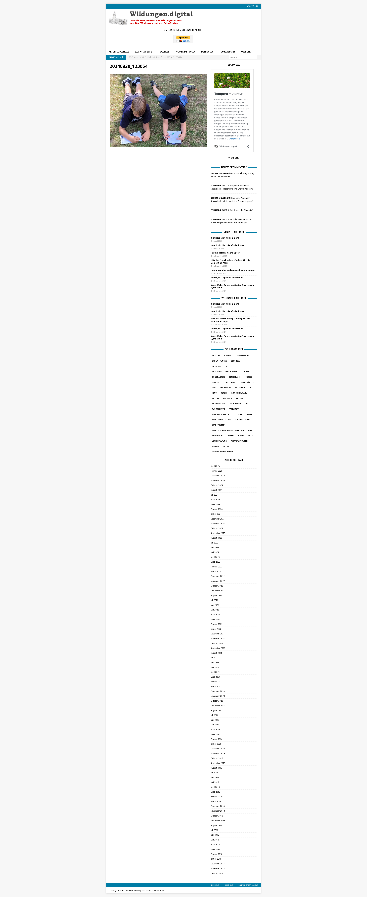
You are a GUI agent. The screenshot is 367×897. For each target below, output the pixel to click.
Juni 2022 (215, 605)
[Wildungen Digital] (150, 24)
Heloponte (240, 388)
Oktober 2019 (217, 758)
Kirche (224, 393)
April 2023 (215, 557)
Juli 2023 (214, 543)
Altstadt (228, 356)
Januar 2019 (216, 801)
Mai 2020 (215, 725)
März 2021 (215, 677)
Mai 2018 (215, 840)
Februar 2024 (216, 509)
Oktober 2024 (217, 485)
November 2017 (218, 868)
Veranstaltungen (185, 52)
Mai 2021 (215, 667)
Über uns (246, 52)
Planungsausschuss (222, 414)
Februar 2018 (216, 854)
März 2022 (215, 619)
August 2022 (216, 595)
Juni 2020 (215, 720)
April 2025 (215, 466)
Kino (214, 393)
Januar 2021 (216, 686)
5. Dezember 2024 (219, 281)
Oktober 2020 (217, 701)
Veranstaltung (219, 441)
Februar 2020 (216, 739)
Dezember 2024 (218, 475)
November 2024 (218, 480)
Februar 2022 (216, 624)
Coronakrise (218, 377)
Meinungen (207, 52)
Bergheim (235, 361)
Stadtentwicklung (221, 420)
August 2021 (216, 653)
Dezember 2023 (218, 519)
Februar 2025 (216, 471)
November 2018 (218, 811)
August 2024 (216, 490)
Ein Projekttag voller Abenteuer (227, 277)
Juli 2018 (214, 830)
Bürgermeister (219, 366)
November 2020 (218, 696)
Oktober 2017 (217, 873)
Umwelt (230, 436)
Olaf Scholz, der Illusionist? (241, 210)
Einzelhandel (230, 382)
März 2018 (215, 849)
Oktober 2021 (217, 643)
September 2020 (218, 705)
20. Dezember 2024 (220, 266)
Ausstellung (243, 356)
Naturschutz (218, 409)
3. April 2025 (217, 241)
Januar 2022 (216, 629)
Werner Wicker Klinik (222, 452)
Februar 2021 (216, 681)
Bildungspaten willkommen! (225, 238)
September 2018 (218, 820)
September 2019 (218, 763)
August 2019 (216, 768)
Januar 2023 (216, 571)
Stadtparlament (243, 420)
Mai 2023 (215, 552)
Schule (239, 414)
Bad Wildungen (143, 52)
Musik (248, 404)
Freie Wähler (247, 382)
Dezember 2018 (218, 806)
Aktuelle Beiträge (119, 52)
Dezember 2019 (218, 749)
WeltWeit (165, 52)
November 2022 (218, 581)
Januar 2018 (216, 859)
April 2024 (215, 499)
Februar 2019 (216, 796)
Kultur (215, 398)
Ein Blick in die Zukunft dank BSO (227, 245)
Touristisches (227, 52)
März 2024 (215, 504)
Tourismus (217, 436)
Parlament (234, 409)
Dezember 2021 (218, 634)
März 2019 (215, 792)
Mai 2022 (215, 610)
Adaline (216, 356)
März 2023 (215, 562)
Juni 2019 (215, 777)
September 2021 (218, 648)
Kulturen (227, 398)
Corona (245, 372)
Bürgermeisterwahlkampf (225, 372)
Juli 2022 (214, 600)
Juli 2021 (214, 658)
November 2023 (218, 523)
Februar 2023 (216, 567)
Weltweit (228, 446)
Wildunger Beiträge (233, 298)
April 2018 (215, 844)
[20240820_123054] (158, 145)
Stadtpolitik (218, 425)
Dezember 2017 (218, 864)
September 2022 (218, 591)
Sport (249, 414)
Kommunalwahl (239, 393)
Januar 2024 (216, 514)
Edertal (216, 382)
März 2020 (215, 734)
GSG (214, 388)
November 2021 (218, 638)
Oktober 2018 (217, 816)
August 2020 (216, 710)
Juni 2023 (215, 547)
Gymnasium (225, 388)
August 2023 (216, 538)
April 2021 (215, 672)
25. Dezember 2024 (220, 256)
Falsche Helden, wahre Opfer (225, 253)
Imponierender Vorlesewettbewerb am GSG (233, 270)
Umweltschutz (245, 436)
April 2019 (215, 787)
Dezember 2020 (218, 691)
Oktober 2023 (217, 528)
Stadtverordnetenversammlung (228, 430)
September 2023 (218, 533)
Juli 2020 (214, 715)
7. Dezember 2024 (219, 273)
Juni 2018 (215, 835)
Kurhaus (240, 398)
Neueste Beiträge (233, 232)
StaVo (250, 430)
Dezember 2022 (218, 576)
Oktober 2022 (217, 586)
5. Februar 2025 (218, 249)
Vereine (215, 446)
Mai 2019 (215, 782)
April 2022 (215, 614)
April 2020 (215, 729)
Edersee (248, 377)
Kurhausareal (219, 404)
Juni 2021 (215, 662)
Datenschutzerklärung (248, 885)
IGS (250, 388)
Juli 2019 (214, 772)
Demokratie (234, 377)
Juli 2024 (214, 495)
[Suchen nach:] (243, 57)
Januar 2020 (216, 744)
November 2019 (218, 753)
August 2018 (216, 825)
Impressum (215, 885)
